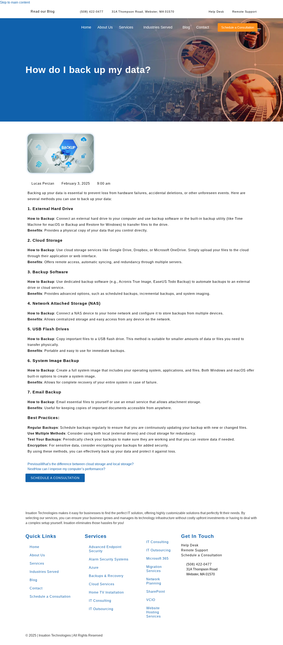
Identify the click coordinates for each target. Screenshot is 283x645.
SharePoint (155, 591)
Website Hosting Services (153, 612)
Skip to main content (15, 2)
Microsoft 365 (157, 558)
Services (37, 563)
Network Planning (153, 581)
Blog (186, 27)
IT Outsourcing (101, 609)
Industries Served (44, 571)
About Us (105, 27)
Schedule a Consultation (50, 596)
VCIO (150, 600)
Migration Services (154, 569)
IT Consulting (100, 600)
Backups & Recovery (106, 576)
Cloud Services (101, 584)
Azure (94, 567)
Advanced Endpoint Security (105, 549)
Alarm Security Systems (108, 559)
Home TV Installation (106, 592)
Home (86, 27)
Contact (202, 27)
